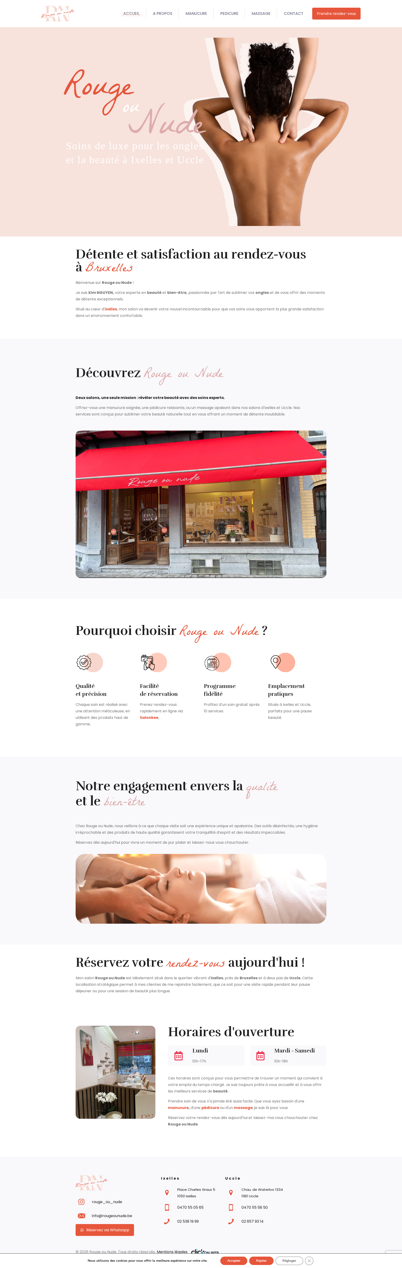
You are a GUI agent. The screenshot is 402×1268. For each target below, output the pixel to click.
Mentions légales (172, 1252)
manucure (178, 1107)
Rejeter (261, 1260)
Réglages (289, 1260)
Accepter (233, 1260)
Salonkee (149, 717)
